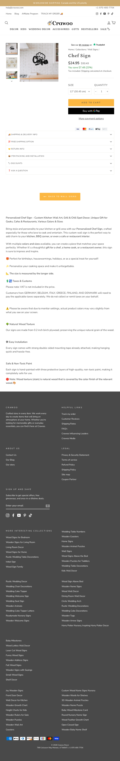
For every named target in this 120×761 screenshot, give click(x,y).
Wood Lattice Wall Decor (18, 645)
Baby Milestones (14, 640)
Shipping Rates (69, 423)
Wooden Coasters (70, 536)
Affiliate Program (30, 13)
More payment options (91, 118)
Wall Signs (93, 49)
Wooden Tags (68, 615)
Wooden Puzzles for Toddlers (76, 561)
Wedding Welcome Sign (17, 596)
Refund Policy (68, 464)
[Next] (12, 80)
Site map (66, 474)
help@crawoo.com (14, 7)
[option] (60, 3)
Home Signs (67, 541)
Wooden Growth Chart (16, 705)
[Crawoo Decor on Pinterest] (24, 515)
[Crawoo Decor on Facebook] (13, 515)
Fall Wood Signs (13, 665)
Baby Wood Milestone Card (75, 710)
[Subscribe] (48, 506)
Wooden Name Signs (72, 586)
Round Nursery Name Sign (74, 714)
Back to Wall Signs (62, 196)
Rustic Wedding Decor (16, 581)
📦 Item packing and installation (26, 156)
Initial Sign (11, 561)
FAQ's (64, 428)
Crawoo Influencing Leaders (75, 433)
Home (9, 13)
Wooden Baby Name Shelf (74, 729)
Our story (10, 464)
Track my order (69, 414)
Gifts (75, 29)
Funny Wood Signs (15, 655)
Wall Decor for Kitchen (17, 700)
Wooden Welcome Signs (17, 620)
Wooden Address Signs (17, 660)
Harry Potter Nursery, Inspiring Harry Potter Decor (85, 625)
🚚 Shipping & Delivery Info (22, 134)
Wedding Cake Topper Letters (20, 610)
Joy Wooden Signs (14, 690)
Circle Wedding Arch (71, 601)
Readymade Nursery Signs (18, 615)
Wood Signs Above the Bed (75, 556)
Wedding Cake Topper (16, 591)
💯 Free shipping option (21, 141)
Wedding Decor (39, 29)
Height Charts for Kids (16, 710)
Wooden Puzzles (14, 719)
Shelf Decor (11, 679)
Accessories (61, 29)
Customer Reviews (70, 418)
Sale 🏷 (105, 29)
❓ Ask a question (18, 170)
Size (71, 85)
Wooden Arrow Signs (72, 620)
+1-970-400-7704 (105, 7)
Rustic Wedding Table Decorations (22, 556)
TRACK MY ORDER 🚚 (52, 13)
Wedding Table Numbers (73, 531)
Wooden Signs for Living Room (20, 542)
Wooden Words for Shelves (75, 695)
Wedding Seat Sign (15, 601)
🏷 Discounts (15, 163)
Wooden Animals (14, 605)
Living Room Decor (15, 547)
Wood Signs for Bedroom (18, 537)
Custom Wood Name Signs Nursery (78, 690)
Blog (16, 13)
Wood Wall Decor (70, 591)
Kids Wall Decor (69, 570)
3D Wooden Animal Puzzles (75, 700)
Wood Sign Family (14, 566)
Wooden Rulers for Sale (17, 714)
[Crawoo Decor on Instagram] (7, 515)
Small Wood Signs (14, 674)
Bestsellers (89, 29)
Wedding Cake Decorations (75, 610)
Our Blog (10, 459)
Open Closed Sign (70, 724)
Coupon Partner (69, 479)
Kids (23, 29)
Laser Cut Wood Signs (16, 650)
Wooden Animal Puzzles (73, 546)
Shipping (85, 70)
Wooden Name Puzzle (72, 705)
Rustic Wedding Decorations (75, 605)
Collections (81, 49)
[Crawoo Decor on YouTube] (19, 515)
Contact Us (11, 454)
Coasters (10, 729)
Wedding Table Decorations (75, 565)
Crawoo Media (68, 438)
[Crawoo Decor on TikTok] (30, 515)
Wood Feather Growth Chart (75, 719)
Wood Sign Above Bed (72, 581)
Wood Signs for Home (16, 552)
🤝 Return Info (16, 149)
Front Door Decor (14, 695)
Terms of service (69, 459)
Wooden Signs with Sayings (19, 669)
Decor (14, 29)
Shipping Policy (69, 469)
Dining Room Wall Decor (73, 596)
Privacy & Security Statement (75, 454)
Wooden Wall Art (14, 724)
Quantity (101, 85)
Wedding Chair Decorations (19, 586)
